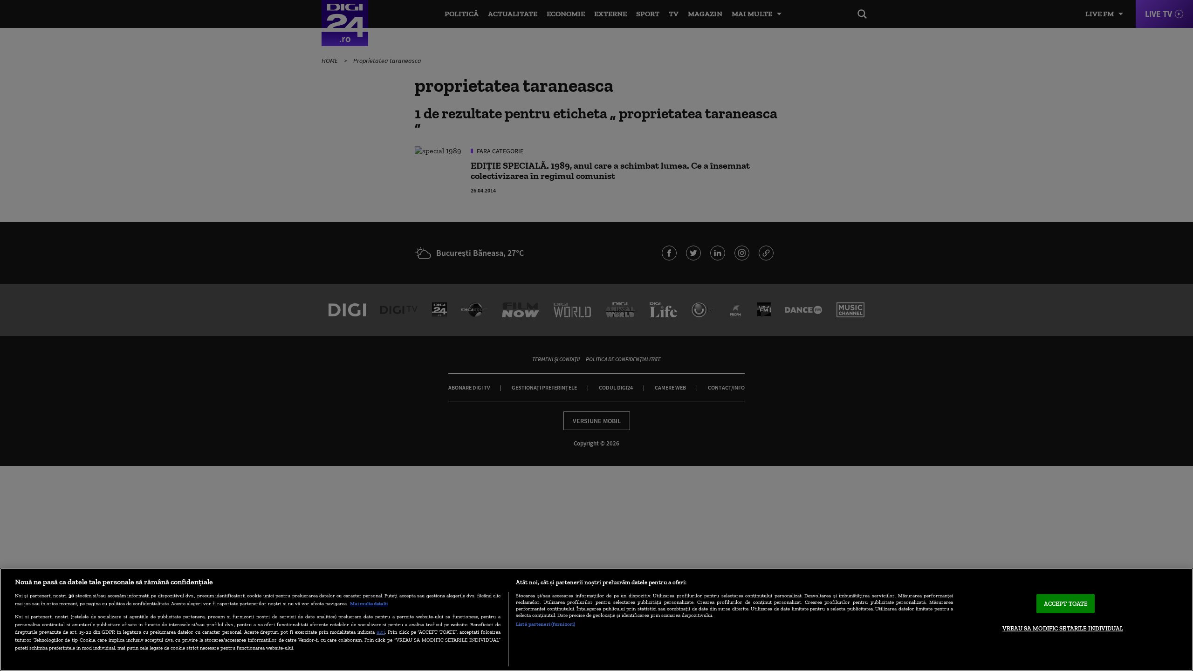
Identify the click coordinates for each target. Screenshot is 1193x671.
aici (381, 631)
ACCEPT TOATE (1066, 603)
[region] (596, 619)
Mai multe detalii (369, 603)
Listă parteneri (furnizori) (545, 624)
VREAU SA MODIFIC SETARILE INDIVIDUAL (1062, 628)
